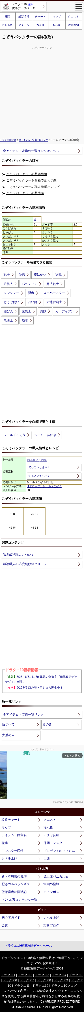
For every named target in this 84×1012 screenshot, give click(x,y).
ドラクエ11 (22, 985)
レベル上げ (9, 858)
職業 (5, 843)
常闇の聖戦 (51, 884)
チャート (40, 16)
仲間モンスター (54, 843)
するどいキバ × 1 (38, 475)
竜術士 (8, 320)
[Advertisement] (42, 92)
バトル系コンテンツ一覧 (20, 899)
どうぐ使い (11, 302)
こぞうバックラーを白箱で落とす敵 (31, 180)
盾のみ (47, 724)
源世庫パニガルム (56, 876)
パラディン (29, 284)
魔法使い (40, 274)
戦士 (7, 274)
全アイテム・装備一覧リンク (33, 140)
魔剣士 (26, 311)
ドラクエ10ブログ (64, 985)
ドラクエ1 (8, 975)
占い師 (32, 302)
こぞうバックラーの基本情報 (26, 174)
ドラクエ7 (27, 980)
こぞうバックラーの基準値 (25, 193)
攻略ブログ (51, 925)
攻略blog (73, 25)
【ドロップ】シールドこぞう (44, 486)
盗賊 (58, 274)
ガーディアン (64, 311)
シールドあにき (45, 435)
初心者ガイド (11, 917)
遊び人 (8, 311)
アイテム (23, 25)
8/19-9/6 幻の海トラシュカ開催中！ (40, 687)
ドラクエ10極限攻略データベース (28, 945)
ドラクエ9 (61, 980)
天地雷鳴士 (54, 302)
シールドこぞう (15, 435)
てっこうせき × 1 (38, 467)
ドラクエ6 (10, 980)
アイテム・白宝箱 (14, 835)
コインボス (51, 892)
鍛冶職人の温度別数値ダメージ (25, 564)
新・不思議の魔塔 (14, 876)
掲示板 (57, 25)
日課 (46, 858)
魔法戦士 (52, 284)
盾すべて (8, 724)
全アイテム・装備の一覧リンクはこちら (31, 151)
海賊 (43, 311)
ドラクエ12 (40, 985)
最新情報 (23, 16)
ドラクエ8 (44, 980)
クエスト (73, 16)
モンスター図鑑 (13, 851)
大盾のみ (8, 735)
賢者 (31, 293)
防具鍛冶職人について (18, 555)
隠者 (25, 320)
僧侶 (22, 274)
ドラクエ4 (59, 975)
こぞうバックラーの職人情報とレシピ (33, 187)
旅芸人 (8, 284)
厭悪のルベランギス (16, 884)
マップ (57, 16)
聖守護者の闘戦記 (14, 892)
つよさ (40, 25)
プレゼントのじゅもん (59, 851)
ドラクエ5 (76, 975)
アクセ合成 (51, 835)
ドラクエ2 (25, 975)
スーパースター (54, 293)
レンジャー (11, 293)
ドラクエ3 (42, 975)
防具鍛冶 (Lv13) (37, 460)
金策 (5, 925)
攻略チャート (11, 819)
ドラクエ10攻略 (8, 140)
